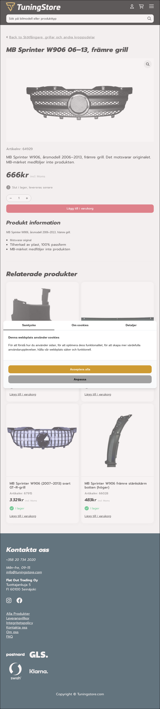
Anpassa (80, 379)
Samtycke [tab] (29, 325)
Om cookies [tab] (80, 325)
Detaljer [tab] (131, 325)
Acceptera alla (80, 369)
